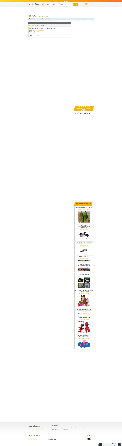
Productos (63, 427)
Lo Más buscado (64, 429)
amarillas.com (36, 4)
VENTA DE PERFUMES (39, 30)
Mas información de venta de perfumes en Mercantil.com (40, 18)
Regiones (48, 23)
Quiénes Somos (54, 429)
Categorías (41, 23)
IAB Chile (89, 438)
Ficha (32, 35)
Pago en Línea (74, 427)
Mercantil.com (84, 427)
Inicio (52, 427)
